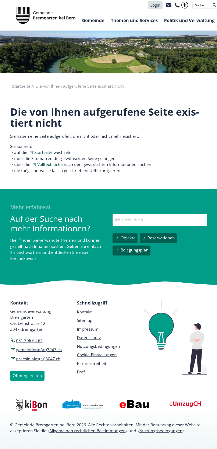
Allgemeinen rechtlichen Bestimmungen (87, 431)
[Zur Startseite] (45, 15)
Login (155, 5)
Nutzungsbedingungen (160, 431)
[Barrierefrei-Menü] (184, 5)
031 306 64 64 (29, 340)
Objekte (128, 238)
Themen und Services (134, 20)
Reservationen (161, 238)
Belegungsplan (135, 250)
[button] (168, 5)
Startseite (43, 152)
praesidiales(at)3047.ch (38, 359)
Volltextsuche (50, 164)
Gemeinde (93, 20)
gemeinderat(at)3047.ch (39, 349)
